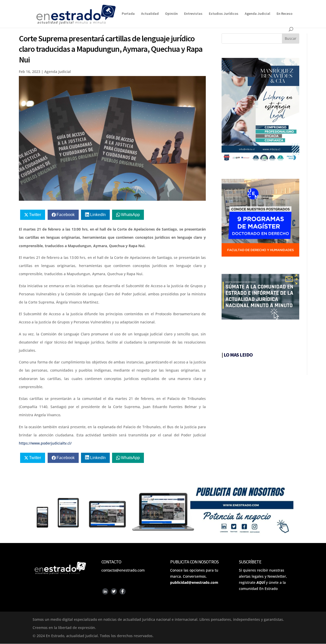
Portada (128, 14)
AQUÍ (260, 582)
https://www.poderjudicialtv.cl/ (45, 443)
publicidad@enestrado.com (194, 582)
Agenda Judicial (257, 14)
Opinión (171, 14)
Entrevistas (193, 14)
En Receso (284, 14)
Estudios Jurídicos (223, 14)
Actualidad (150, 14)
